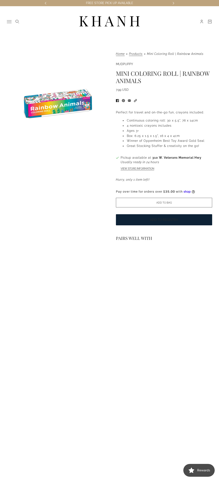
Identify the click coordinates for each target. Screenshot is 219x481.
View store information (137, 168)
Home (120, 54)
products (136, 54)
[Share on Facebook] (117, 100)
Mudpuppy (124, 64)
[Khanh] (109, 21)
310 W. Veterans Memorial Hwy (176, 157)
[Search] (17, 21)
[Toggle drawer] (9, 21)
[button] (135, 100)
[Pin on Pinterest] (123, 100)
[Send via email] (129, 100)
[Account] (201, 21)
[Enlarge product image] (58, 103)
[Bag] (209, 21)
